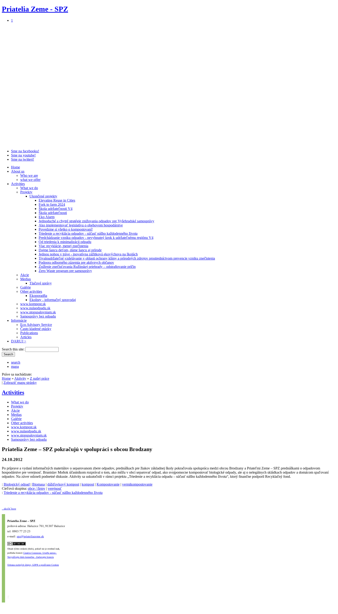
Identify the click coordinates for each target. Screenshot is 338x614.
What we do (29, 188)
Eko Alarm (46, 217)
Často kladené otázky (35, 329)
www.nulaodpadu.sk (35, 308)
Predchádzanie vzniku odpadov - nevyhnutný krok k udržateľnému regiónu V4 (96, 238)
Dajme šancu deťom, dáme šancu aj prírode (70, 250)
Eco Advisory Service (36, 325)
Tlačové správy (40, 283)
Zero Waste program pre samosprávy (65, 271)
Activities (18, 184)
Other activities (31, 291)
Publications (29, 333)
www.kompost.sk (33, 304)
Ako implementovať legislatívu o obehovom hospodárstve (81, 225)
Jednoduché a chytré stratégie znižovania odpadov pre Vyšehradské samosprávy (96, 221)
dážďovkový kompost (63, 484)
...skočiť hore (9, 508)
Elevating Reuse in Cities (57, 200)
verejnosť (55, 488)
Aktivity (20, 378)
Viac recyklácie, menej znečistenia (63, 246)
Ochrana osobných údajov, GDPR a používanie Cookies (33, 565)
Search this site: (13, 349)
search (15, 362)
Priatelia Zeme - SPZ (35, 9)
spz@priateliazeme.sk (30, 536)
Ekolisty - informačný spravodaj (52, 300)
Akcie (24, 275)
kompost (88, 484)
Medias (25, 279)
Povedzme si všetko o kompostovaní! (66, 229)
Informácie (19, 320)
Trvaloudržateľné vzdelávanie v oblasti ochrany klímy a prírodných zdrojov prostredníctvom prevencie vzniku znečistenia (127, 258)
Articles (26, 337)
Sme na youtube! (23, 155)
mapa (15, 366)
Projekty (26, 192)
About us (17, 171)
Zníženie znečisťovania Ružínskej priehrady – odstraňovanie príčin (87, 267)
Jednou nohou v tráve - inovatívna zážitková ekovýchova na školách (88, 254)
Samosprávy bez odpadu (38, 316)
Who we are (29, 175)
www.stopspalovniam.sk (38, 312)
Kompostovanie (108, 484)
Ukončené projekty (43, 196)
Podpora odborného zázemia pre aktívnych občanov (76, 262)
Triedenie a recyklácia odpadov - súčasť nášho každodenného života (88, 233)
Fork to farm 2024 (52, 204)
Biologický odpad (17, 484)
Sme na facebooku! (25, 151)
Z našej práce (39, 378)
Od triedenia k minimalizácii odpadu (65, 242)
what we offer (30, 180)
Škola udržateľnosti (53, 213)
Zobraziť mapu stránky (20, 383)
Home (15, 167)
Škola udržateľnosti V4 (55, 209)
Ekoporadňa (38, 296)
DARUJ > (18, 341)
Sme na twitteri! (22, 159)
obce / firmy (36, 488)
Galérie (25, 287)
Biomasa (38, 484)
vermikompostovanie (137, 484)
